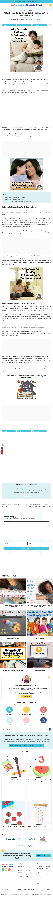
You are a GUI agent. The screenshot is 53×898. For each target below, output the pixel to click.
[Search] (50, 729)
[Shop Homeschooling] (10, 711)
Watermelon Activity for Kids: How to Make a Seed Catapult (14, 780)
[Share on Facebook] (2, 448)
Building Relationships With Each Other (14, 199)
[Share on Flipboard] (2, 453)
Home (11, 10)
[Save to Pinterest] (2, 450)
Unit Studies (47, 869)
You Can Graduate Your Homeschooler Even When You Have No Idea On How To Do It (40, 505)
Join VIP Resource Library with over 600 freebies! (26, 1)
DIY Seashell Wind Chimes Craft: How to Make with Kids (39, 827)
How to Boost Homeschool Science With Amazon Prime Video (13, 637)
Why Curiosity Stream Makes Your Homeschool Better (40, 669)
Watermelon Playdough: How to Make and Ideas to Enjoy (39, 780)
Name (7, 543)
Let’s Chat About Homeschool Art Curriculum (11, 504)
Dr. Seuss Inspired (39, 878)
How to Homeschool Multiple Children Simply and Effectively (40, 637)
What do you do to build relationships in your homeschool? (19, 201)
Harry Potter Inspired (48, 878)
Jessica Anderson (16, 19)
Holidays (39, 872)
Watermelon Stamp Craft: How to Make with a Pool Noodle (14, 827)
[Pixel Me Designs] (48, 890)
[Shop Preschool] (27, 721)
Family (27, 879)
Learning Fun (40, 868)
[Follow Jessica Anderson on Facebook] (25, 496)
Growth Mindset (20, 871)
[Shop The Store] (43, 721)
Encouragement (10, 433)
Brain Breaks (29, 870)
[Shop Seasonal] (27, 711)
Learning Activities (20, 875)
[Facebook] (3, 869)
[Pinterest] (9, 869)
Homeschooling (40, 866)
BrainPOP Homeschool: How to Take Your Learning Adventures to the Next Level (13, 669)
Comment (8, 523)
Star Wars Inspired (39, 884)
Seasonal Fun (21, 879)
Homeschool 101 (21, 867)
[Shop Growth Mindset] (10, 721)
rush (18, 136)
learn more (26, 696)
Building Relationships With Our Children (15, 197)
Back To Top (31, 889)
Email (30, 543)
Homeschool (15, 10)
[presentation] (13, 591)
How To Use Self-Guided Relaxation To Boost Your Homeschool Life (40, 605)
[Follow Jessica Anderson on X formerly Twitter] (28, 496)
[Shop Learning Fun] (43, 711)
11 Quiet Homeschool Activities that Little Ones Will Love (13, 605)
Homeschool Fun (29, 875)
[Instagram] (6, 869)
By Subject (48, 866)
